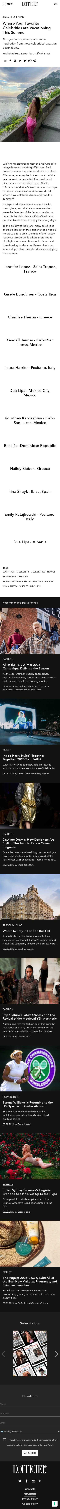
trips (54, 187)
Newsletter (30, 1493)
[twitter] (24, 61)
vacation (9, 571)
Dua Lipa (23, 576)
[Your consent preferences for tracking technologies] (55, 1504)
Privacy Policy (46, 1445)
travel (51, 571)
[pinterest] (15, 61)
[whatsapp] (29, 61)
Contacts (30, 1488)
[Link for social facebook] (26, 1481)
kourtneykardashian (17, 581)
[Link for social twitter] (19, 1481)
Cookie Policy (30, 1503)
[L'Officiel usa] (30, 4)
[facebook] (10, 61)
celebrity (23, 571)
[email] (5, 61)
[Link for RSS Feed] (40, 1481)
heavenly (11, 190)
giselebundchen (29, 586)
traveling (9, 576)
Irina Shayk (10, 586)
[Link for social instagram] (33, 1481)
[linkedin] (20, 61)
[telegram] (34, 61)
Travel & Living (14, 17)
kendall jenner (43, 581)
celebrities (38, 571)
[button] (56, 1354)
